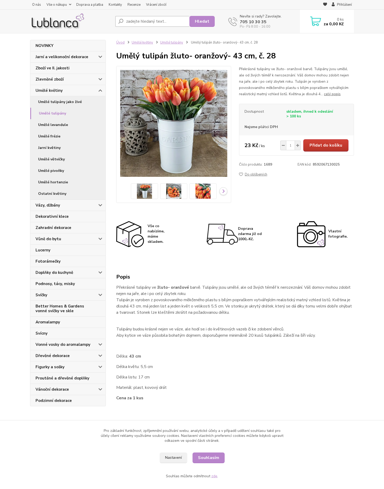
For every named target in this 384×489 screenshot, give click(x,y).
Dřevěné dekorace (53, 355)
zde (214, 476)
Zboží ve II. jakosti (52, 68)
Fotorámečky (48, 261)
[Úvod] (70, 21)
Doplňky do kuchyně (54, 272)
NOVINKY (45, 45)
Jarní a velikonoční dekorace (62, 56)
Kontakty (115, 4)
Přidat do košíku (326, 145)
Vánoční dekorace (52, 389)
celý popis (332, 94)
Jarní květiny (49, 147)
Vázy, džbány (48, 205)
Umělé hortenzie (53, 182)
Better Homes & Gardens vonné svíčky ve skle (60, 308)
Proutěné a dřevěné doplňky (62, 378)
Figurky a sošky (50, 367)
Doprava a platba (89, 4)
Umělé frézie (49, 136)
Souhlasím (208, 458)
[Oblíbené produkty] (325, 5)
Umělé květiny (49, 90)
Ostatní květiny (52, 193)
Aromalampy (48, 322)
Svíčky (41, 295)
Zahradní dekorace (53, 227)
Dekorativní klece (52, 216)
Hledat (202, 21)
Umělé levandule (53, 124)
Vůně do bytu (48, 239)
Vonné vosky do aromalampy (63, 344)
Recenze (134, 4)
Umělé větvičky (51, 159)
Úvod (120, 42)
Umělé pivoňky (51, 170)
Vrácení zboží (156, 4)
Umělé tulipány (52, 113)
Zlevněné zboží (50, 79)
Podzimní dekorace (54, 400)
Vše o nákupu (56, 4)
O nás (36, 4)
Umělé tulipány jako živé (60, 101)
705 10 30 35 (253, 22)
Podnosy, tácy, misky (55, 283)
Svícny (42, 333)
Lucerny (43, 250)
